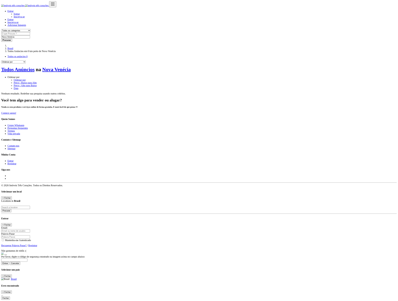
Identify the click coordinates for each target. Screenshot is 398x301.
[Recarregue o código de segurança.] (5, 254)
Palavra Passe (8, 234)
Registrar (11, 163)
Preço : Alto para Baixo (25, 85)
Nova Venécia (56, 69)
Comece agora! (8, 113)
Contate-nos (13, 145)
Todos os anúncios (17, 56)
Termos (11, 131)
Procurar (6, 211)
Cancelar (15, 263)
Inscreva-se (19, 16)
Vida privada (13, 133)
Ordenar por (20, 80)
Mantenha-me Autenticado (17, 240)
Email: (4, 227)
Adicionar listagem (16, 25)
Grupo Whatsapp (15, 125)
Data (16, 88)
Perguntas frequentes (17, 128)
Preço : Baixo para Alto (25, 82)
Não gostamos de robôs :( (13, 250)
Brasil (10, 48)
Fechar (5, 298)
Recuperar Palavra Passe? (14, 245)
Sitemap (11, 148)
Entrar (17, 14)
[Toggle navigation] (52, 4)
